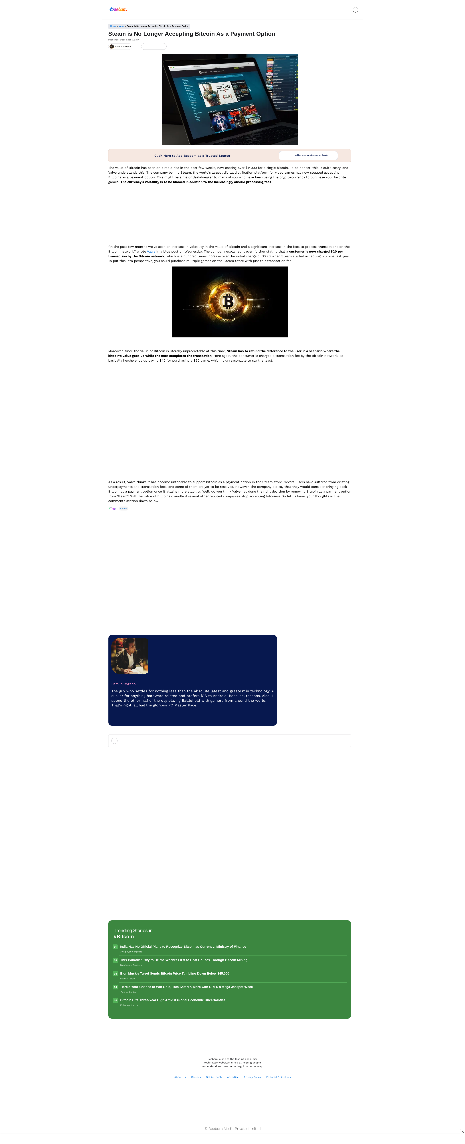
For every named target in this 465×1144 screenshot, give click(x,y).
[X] (156, 46)
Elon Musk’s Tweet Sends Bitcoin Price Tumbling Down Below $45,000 (174, 973)
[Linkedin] (236, 1094)
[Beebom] (118, 10)
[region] (232, 1139)
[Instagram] (116, 718)
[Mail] (244, 1094)
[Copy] (162, 46)
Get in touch (214, 1077)
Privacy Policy (252, 1077)
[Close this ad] (462, 1131)
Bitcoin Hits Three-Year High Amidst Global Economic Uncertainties (172, 1000)
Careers (196, 1077)
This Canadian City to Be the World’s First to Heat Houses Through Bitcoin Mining (184, 960)
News (121, 26)
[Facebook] (150, 46)
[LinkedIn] (144, 46)
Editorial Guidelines (278, 1077)
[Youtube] (228, 1094)
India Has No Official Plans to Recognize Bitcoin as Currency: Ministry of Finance (183, 946)
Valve (151, 251)
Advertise (233, 1077)
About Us (180, 1077)
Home (113, 26)
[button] (347, 10)
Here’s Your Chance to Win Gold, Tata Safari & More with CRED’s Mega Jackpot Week (186, 987)
